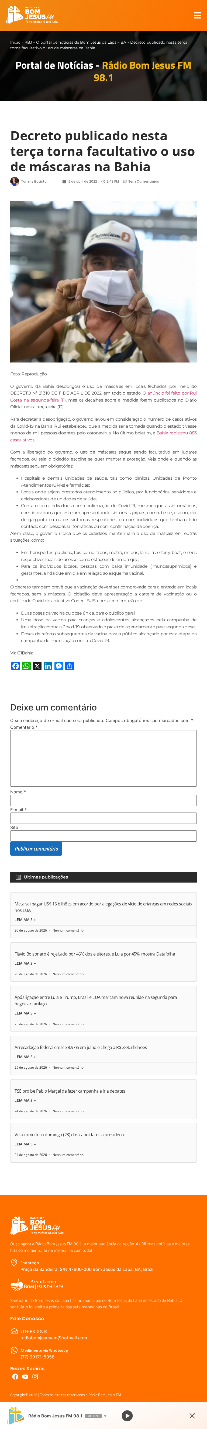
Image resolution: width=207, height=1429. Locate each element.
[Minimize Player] (192, 1416)
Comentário (24, 727)
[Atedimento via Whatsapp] (14, 1350)
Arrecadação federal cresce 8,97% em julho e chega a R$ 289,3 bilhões (81, 1047)
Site (14, 827)
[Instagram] (35, 1377)
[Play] (127, 1416)
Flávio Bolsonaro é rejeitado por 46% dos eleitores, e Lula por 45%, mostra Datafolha (95, 954)
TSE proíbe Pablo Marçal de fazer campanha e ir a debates (70, 1091)
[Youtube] (25, 1377)
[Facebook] (15, 1377)
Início (15, 42)
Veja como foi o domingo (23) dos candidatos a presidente (70, 1135)
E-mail (18, 809)
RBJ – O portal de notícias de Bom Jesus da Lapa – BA (75, 42)
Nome (18, 792)
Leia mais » (25, 919)
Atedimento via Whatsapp (44, 1350)
